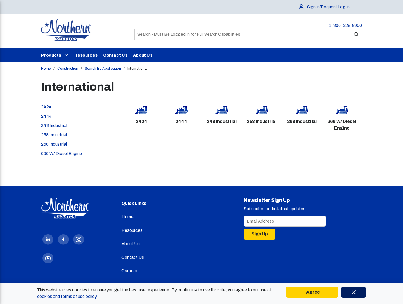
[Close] (353, 292)
